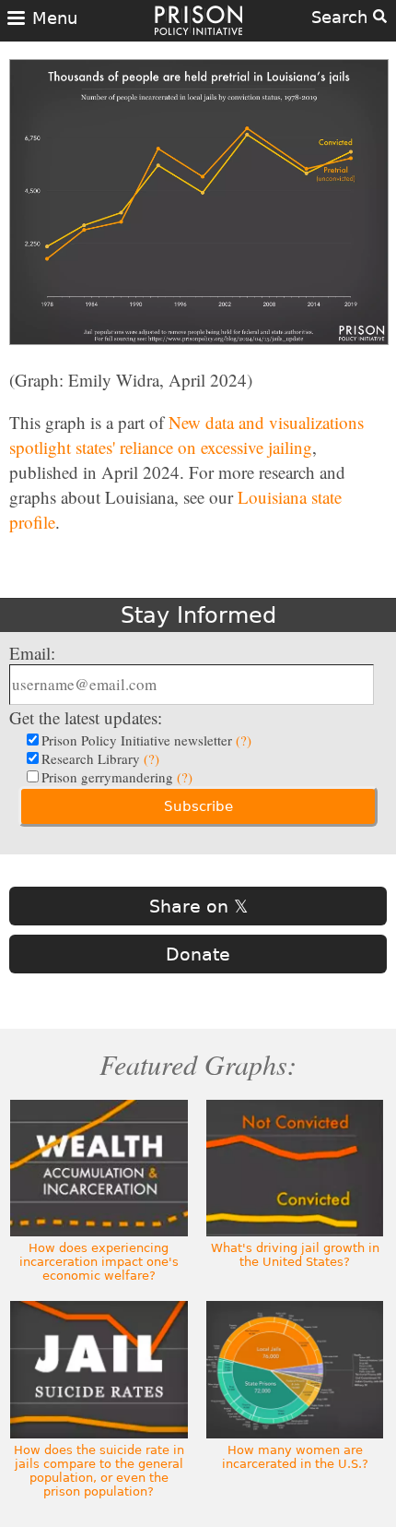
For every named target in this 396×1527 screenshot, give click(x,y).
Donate (198, 954)
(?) (243, 740)
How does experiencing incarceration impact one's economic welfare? (99, 1261)
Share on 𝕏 (198, 906)
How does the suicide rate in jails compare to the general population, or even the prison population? (99, 1470)
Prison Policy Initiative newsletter (146, 740)
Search (342, 17)
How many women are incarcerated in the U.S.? (295, 1457)
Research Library (100, 758)
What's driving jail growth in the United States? (295, 1255)
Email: (32, 652)
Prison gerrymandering (116, 777)
